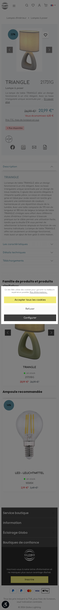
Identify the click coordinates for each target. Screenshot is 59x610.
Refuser (30, 309)
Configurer (30, 318)
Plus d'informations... (39, 292)
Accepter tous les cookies (30, 300)
